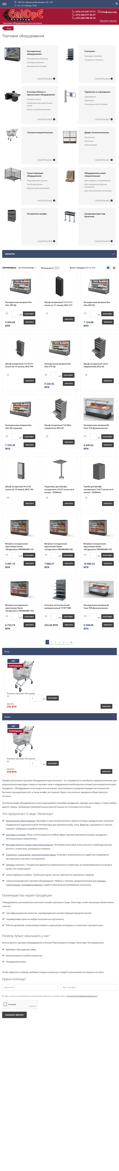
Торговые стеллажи (93, 56)
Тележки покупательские (40, 132)
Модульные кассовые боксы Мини (40, 104)
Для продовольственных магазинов (95, 185)
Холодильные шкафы (37, 66)
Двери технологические (96, 132)
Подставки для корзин (37, 180)
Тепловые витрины (35, 62)
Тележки (10, 864)
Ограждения (90, 96)
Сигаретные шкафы (37, 213)
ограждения (24, 854)
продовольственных (32, 884)
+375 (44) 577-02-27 (85, 14)
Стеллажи (89, 51)
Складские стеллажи (93, 59)
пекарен (101, 880)
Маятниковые (90, 145)
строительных (13, 884)
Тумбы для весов (34, 184)
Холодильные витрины (37, 58)
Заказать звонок (108, 20)
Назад (9, 28)
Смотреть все (44, 78)
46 (71, 642)
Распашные (89, 137)
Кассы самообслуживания (39, 109)
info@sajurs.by (109, 12)
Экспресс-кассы (34, 99)
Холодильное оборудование (34, 52)
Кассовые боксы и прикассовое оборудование (41, 93)
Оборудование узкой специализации (95, 174)
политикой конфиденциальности (82, 996)
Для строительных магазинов (97, 190)
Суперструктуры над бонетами (94, 215)
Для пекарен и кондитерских (97, 180)
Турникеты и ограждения (97, 91)
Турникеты (89, 100)
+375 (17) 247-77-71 (85, 11)
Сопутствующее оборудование (35, 174)
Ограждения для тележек (96, 104)
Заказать (29, 322)
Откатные (88, 141)
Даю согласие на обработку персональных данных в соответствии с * (50, 996)
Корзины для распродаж (38, 188)
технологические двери (43, 854)
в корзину (29, 314)
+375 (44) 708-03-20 (85, 18)
